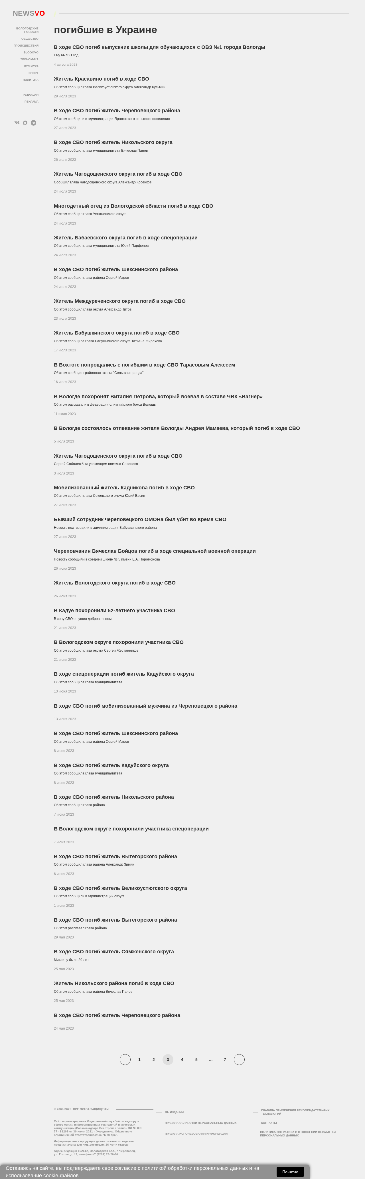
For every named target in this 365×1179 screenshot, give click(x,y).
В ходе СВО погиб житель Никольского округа (113, 142)
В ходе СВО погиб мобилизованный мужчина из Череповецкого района (145, 706)
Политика (30, 79)
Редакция (30, 94)
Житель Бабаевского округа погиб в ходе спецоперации (126, 238)
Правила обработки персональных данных (201, 1122)
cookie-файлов (61, 1175)
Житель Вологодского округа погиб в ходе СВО (115, 583)
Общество (29, 38)
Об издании (174, 1112)
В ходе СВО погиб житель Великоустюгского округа (120, 888)
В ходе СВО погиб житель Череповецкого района (117, 110)
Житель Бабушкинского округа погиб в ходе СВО (117, 333)
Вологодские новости (27, 30)
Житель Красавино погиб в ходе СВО (101, 79)
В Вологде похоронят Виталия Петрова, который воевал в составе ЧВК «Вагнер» (158, 396)
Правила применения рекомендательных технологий (295, 1112)
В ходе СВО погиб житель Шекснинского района (116, 269)
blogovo (31, 52)
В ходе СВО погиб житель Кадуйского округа (111, 765)
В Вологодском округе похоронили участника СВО (119, 642)
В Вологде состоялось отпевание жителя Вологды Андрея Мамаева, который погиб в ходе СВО (177, 428)
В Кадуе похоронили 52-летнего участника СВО (114, 610)
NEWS (25, 13)
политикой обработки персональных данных (195, 1168)
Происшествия (26, 45)
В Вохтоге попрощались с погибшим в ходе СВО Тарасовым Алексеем (144, 365)
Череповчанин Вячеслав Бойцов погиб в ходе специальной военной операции (155, 551)
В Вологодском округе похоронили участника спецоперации (131, 829)
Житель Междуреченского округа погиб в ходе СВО (120, 301)
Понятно (290, 1172)
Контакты (269, 1122)
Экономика (29, 59)
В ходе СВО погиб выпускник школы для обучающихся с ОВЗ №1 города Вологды (159, 47)
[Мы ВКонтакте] (17, 122)
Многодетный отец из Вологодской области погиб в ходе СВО (133, 206)
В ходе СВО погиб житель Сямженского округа (114, 951)
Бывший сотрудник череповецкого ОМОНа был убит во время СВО (140, 519)
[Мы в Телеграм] (33, 122)
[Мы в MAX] (25, 122)
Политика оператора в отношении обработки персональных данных (298, 1133)
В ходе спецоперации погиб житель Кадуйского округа (124, 674)
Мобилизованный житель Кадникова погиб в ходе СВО (124, 488)
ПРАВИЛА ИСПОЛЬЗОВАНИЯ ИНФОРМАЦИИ (196, 1133)
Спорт (33, 73)
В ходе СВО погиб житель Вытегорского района (115, 856)
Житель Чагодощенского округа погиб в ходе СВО (118, 174)
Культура (31, 66)
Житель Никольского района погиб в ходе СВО (114, 983)
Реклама (31, 101)
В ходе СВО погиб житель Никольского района (114, 797)
